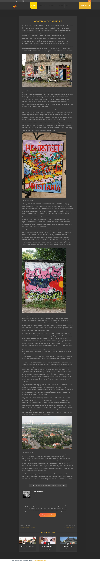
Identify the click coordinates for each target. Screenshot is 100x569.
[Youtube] (16, 1)
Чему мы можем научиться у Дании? (68, 547)
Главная (33, 5)
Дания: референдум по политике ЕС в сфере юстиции (47, 548)
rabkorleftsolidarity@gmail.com (39, 560)
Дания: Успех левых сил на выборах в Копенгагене (27, 547)
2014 (47, 16)
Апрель (51, 16)
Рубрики (37, 16)
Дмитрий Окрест (39, 491)
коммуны (49, 485)
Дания (46, 485)
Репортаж (42, 16)
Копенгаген (53, 485)
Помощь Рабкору (85, 5)
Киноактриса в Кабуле (69, 527)
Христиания (59, 485)
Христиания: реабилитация (27, 527)
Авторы (60, 5)
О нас (68, 5)
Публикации (42, 5)
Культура (52, 5)
